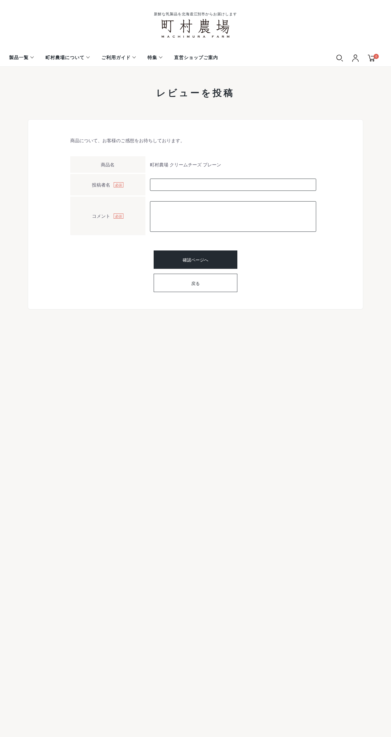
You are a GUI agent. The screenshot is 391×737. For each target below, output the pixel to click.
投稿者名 (101, 184)
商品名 (108, 164)
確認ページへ (195, 259)
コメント (101, 216)
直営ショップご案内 (196, 57)
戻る (195, 283)
